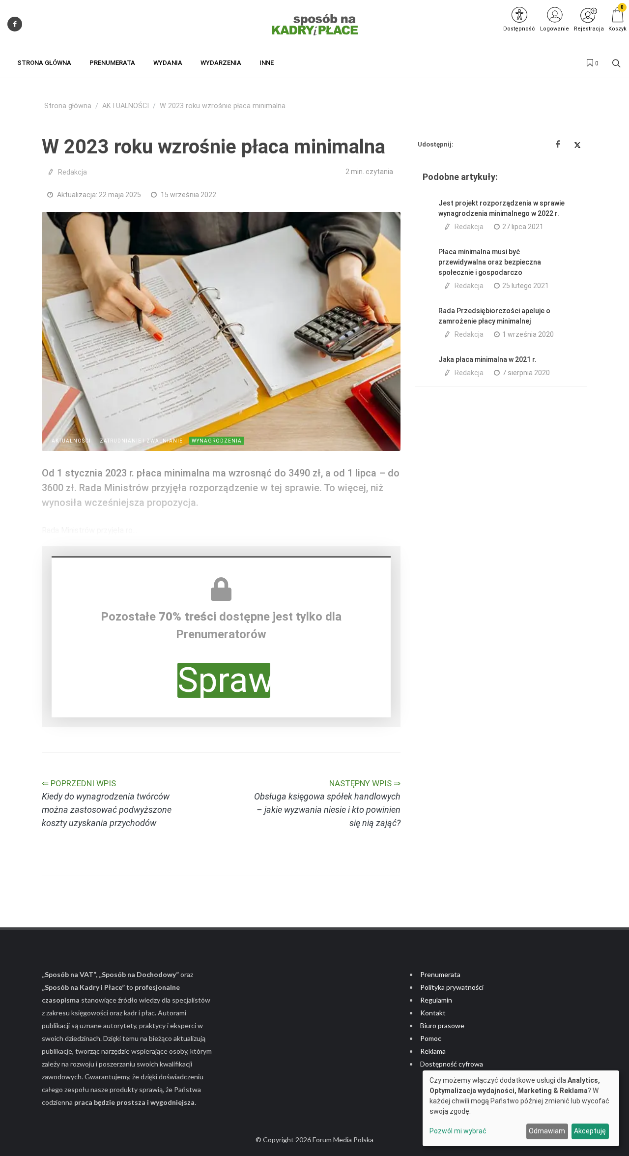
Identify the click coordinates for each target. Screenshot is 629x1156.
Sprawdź (223, 680)
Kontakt (433, 1012)
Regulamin (436, 1000)
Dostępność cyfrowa (451, 1064)
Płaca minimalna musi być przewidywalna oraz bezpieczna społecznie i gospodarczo (489, 262)
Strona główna (67, 106)
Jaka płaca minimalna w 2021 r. (487, 359)
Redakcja (72, 172)
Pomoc (430, 1038)
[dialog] (521, 1108)
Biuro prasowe (442, 1025)
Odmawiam (547, 1131)
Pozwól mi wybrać (457, 1131)
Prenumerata (440, 974)
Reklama (433, 1051)
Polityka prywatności (452, 987)
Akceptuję (590, 1131)
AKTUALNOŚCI (125, 106)
